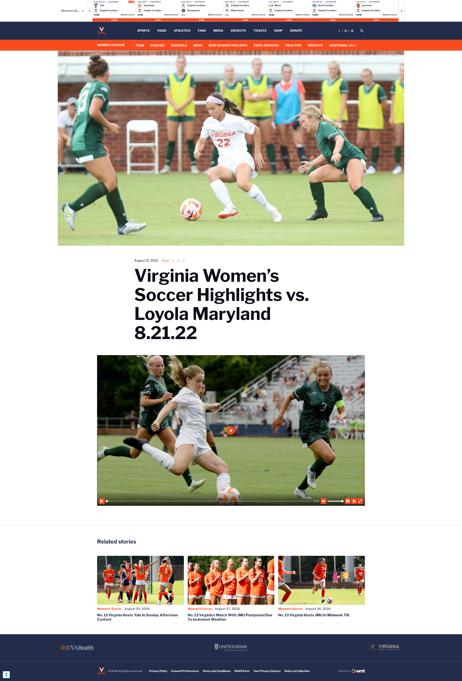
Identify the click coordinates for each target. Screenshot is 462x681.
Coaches (157, 45)
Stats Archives (266, 45)
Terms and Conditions (217, 671)
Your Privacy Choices (267, 671)
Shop (278, 30)
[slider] (209, 501)
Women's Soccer (109, 609)
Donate (296, 30)
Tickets (260, 30)
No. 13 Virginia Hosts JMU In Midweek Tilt (314, 615)
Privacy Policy (158, 671)
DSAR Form (242, 671)
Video (161, 30)
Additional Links (343, 45)
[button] (90, 11)
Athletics (182, 30)
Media (218, 30)
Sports (143, 30)
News (197, 45)
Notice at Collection (297, 671)
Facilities (293, 45)
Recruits (238, 30)
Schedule (179, 45)
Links (114, 19)
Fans (202, 30)
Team (139, 45)
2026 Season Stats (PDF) (228, 45)
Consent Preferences (185, 671)
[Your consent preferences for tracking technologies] (6, 674)
